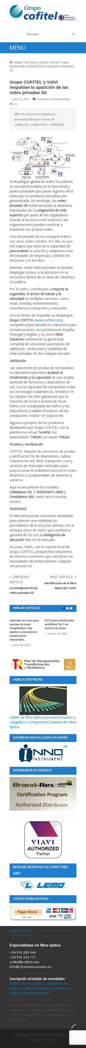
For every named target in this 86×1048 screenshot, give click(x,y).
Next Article (61, 577)
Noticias (30, 62)
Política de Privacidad (26, 983)
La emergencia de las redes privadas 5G (24, 590)
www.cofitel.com (48, 320)
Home (18, 62)
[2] (67, 608)
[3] (71, 608)
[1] (64, 608)
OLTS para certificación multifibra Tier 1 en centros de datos (59, 624)
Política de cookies (36, 988)
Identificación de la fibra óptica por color (60, 585)
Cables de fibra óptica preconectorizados (42, 717)
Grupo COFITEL (22, 930)
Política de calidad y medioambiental (40, 990)
